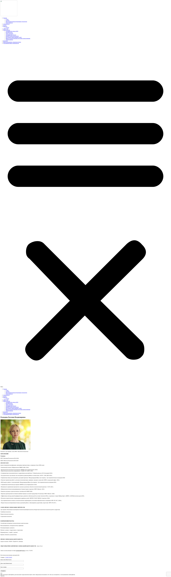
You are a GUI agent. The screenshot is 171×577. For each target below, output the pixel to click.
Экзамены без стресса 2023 (12, 31)
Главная (5, 18)
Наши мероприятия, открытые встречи (12, 42)
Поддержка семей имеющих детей (14, 37)
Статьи (7, 27)
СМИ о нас (5, 28)
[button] (85, 216)
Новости (5, 26)
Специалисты (6, 24)
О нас (7, 19)
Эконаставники (9, 39)
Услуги (4, 25)
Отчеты (7, 20)
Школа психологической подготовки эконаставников (18, 38)
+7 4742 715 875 (8, 557)
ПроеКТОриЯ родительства (12, 36)
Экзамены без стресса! (11, 34)
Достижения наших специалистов (11, 43)
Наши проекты (6, 30)
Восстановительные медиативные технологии (16, 21)
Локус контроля (9, 33)
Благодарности (9, 22)
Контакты (5, 40)
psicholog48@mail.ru (20, 550)
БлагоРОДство (9, 32)
